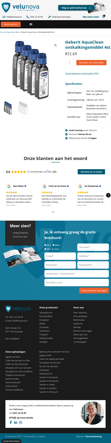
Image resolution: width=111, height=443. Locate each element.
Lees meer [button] (10, 205)
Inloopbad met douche (49, 362)
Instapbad (44, 319)
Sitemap (77, 327)
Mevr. (58, 245)
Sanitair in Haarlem (48, 388)
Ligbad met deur (12, 356)
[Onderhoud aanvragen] (49, 17)
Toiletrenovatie (46, 338)
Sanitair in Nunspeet (48, 377)
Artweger (43, 341)
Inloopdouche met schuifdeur (18, 371)
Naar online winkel (91, 16)
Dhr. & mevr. (53, 249)
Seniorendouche (12, 382)
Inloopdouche (45, 312)
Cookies (41, 436)
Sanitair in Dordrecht (48, 381)
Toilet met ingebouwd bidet (51, 359)
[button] (31, 24)
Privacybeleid (29, 436)
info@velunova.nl (14, 17)
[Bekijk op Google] (9, 186)
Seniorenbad (11, 386)
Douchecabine (46, 316)
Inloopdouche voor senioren (18, 367)
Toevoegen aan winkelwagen (91, 62)
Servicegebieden (80, 338)
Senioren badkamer (14, 389)
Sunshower (44, 330)
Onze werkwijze (80, 316)
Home (2, 32)
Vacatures (77, 323)
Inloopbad (44, 370)
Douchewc (44, 327)
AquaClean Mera (13, 32)
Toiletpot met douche (15, 375)
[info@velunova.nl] (4, 17)
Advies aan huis (80, 334)
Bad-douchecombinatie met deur (54, 351)
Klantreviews (79, 319)
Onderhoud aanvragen (61, 17)
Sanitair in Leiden (47, 384)
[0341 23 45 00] (28, 17)
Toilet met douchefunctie (16, 364)
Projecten (43, 334)
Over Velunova (80, 312)
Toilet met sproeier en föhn (17, 360)
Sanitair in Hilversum (48, 391)
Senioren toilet (12, 378)
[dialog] (11, 441)
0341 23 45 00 (36, 17)
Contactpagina (79, 341)
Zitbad (42, 323)
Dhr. (49, 245)
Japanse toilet (45, 355)
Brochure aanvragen (82, 330)
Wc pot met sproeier (48, 366)
